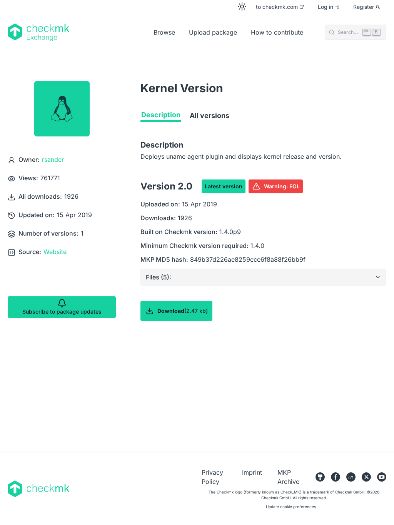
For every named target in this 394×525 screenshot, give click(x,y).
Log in (325, 6)
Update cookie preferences (291, 506)
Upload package (213, 32)
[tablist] (263, 117)
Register (363, 6)
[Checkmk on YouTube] (381, 477)
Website (55, 252)
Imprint (252, 472)
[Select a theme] (242, 6)
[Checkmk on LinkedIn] (351, 477)
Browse (164, 32)
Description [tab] (160, 115)
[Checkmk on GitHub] (320, 477)
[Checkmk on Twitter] (366, 477)
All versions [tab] (209, 115)
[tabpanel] (263, 246)
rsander (53, 159)
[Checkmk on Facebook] (335, 477)
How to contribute (277, 32)
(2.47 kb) (182, 310)
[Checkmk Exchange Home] (77, 32)
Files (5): (158, 277)
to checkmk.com (277, 6)
